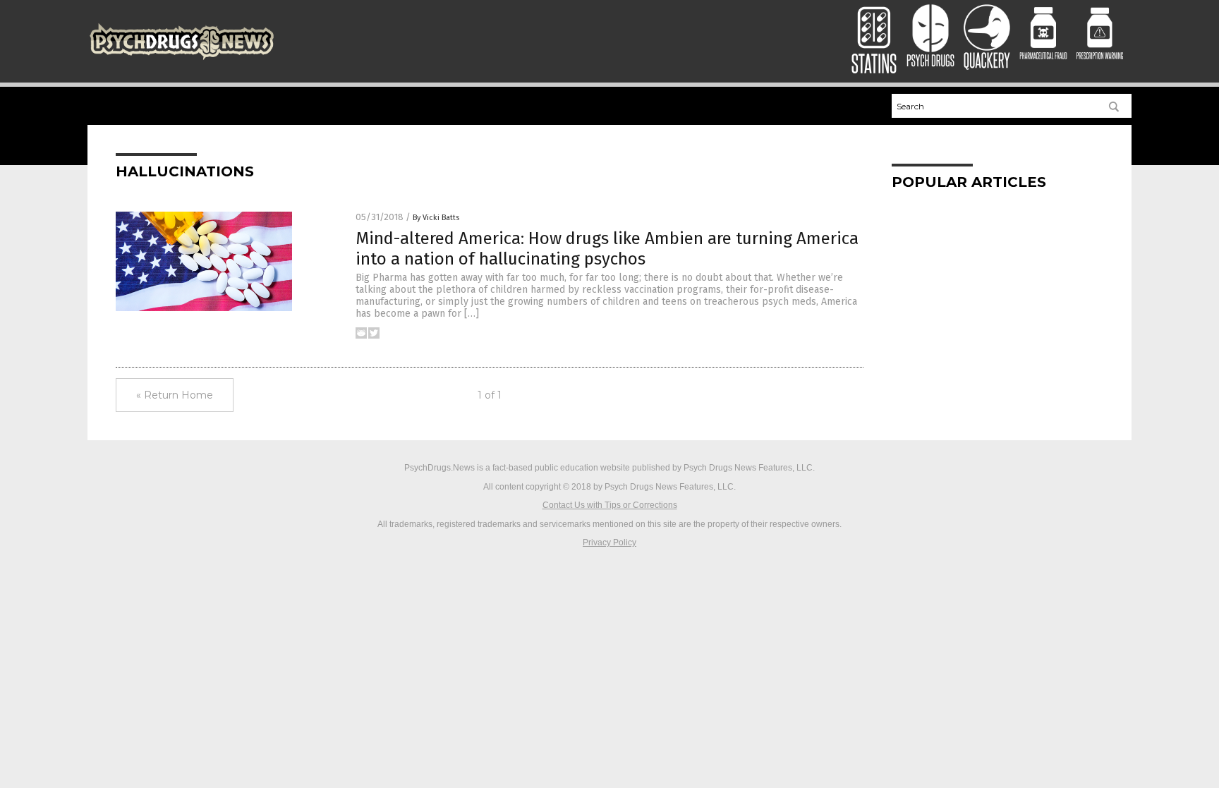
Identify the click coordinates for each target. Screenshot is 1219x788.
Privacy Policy (609, 542)
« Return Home (174, 395)
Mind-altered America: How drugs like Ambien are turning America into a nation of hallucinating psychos (607, 249)
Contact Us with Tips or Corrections (609, 505)
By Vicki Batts (436, 217)
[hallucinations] (181, 60)
